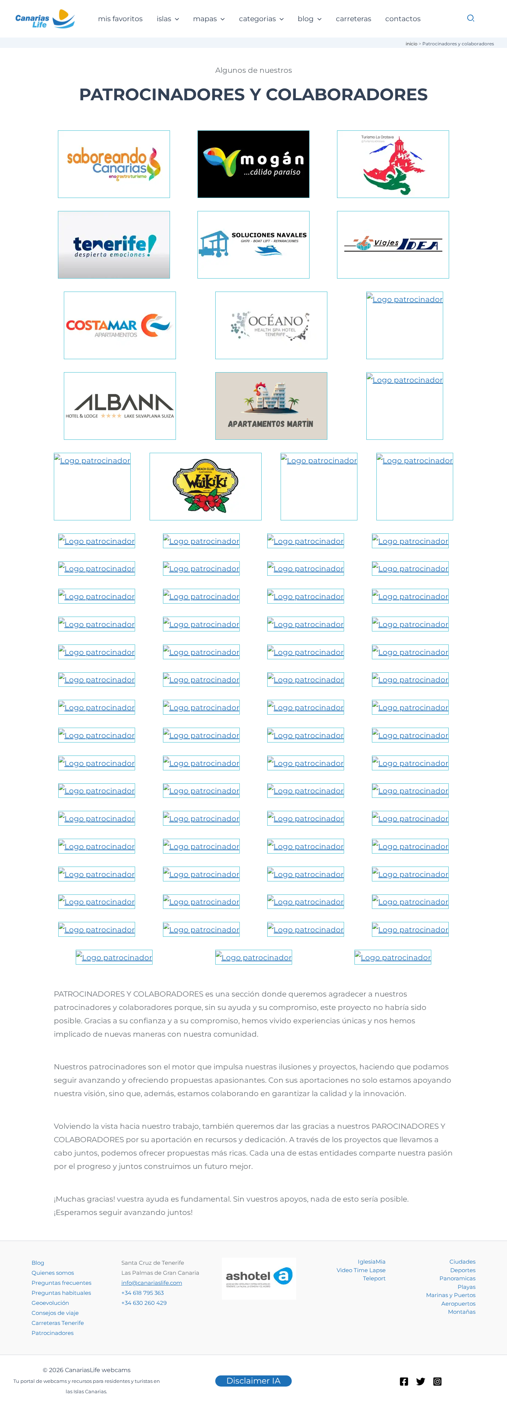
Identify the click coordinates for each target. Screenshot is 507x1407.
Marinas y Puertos (450, 1295)
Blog (38, 1262)
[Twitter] (420, 1381)
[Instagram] (437, 1381)
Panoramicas (457, 1278)
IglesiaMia (372, 1261)
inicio (412, 43)
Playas (466, 1286)
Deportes (462, 1270)
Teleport (374, 1278)
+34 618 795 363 (142, 1292)
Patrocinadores (52, 1332)
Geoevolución (50, 1302)
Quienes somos (53, 1272)
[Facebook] (404, 1381)
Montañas (461, 1311)
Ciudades (462, 1261)
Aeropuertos (458, 1303)
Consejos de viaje (55, 1312)
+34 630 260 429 (144, 1302)
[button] (175, 19)
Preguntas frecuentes (61, 1282)
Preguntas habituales (61, 1292)
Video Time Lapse (361, 1270)
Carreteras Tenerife (58, 1322)
